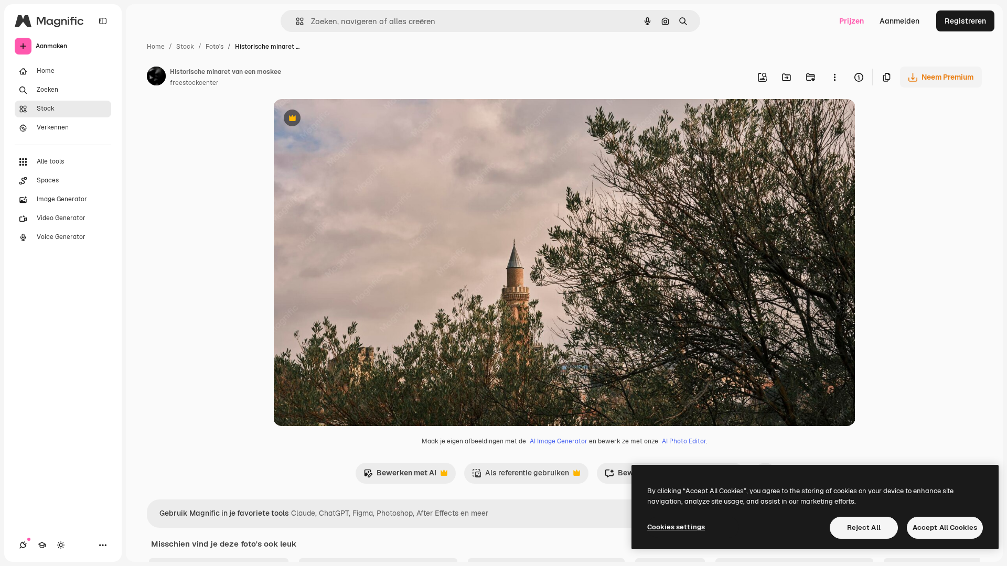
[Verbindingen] (23, 545)
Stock (185, 46)
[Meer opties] (834, 77)
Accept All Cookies (945, 527)
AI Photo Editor (684, 441)
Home (156, 46)
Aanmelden (899, 21)
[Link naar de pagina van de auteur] (156, 78)
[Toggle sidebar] (102, 21)
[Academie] (42, 545)
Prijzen (851, 21)
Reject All (864, 527)
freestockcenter (194, 83)
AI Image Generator (558, 441)
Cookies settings (676, 527)
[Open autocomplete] (295, 21)
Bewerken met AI (399, 475)
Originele (342, 119)
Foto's (214, 46)
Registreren (965, 21)
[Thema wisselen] (60, 545)
